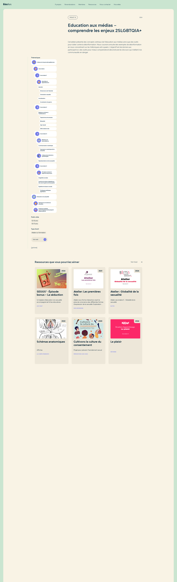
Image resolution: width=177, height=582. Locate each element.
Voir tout (134, 262)
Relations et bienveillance (45, 140)
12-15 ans (35, 221)
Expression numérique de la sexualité (47, 150)
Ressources (92, 4)
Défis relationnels (44, 128)
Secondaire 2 (43, 107)
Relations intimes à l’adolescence (43, 113)
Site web (35, 239)
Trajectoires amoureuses (46, 117)
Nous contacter (105, 4)
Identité (41, 87)
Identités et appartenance (45, 82)
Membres (81, 4)
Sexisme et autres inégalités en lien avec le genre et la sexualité (47, 182)
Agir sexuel (43, 125)
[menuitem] (58, 4)
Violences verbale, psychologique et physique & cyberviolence (46, 210)
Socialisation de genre (46, 102)
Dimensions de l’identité (46, 90)
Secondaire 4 (43, 133)
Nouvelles (117, 4)
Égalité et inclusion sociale (45, 186)
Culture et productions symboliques (47, 156)
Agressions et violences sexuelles (45, 203)
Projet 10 (73, 17)
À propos (58, 4)
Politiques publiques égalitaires (45, 191)
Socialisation (42, 98)
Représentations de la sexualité (47, 160)
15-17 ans (35, 224)
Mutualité (42, 121)
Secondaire (41, 68)
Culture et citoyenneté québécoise (45, 62)
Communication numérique (46, 145)
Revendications (70, 4)
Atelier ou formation (38, 232)
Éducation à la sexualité (43, 196)
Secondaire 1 (43, 75)
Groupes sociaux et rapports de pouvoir (47, 172)
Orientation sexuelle (45, 94)
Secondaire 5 (43, 166)
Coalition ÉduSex (7, 4)
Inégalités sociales (43, 177)
